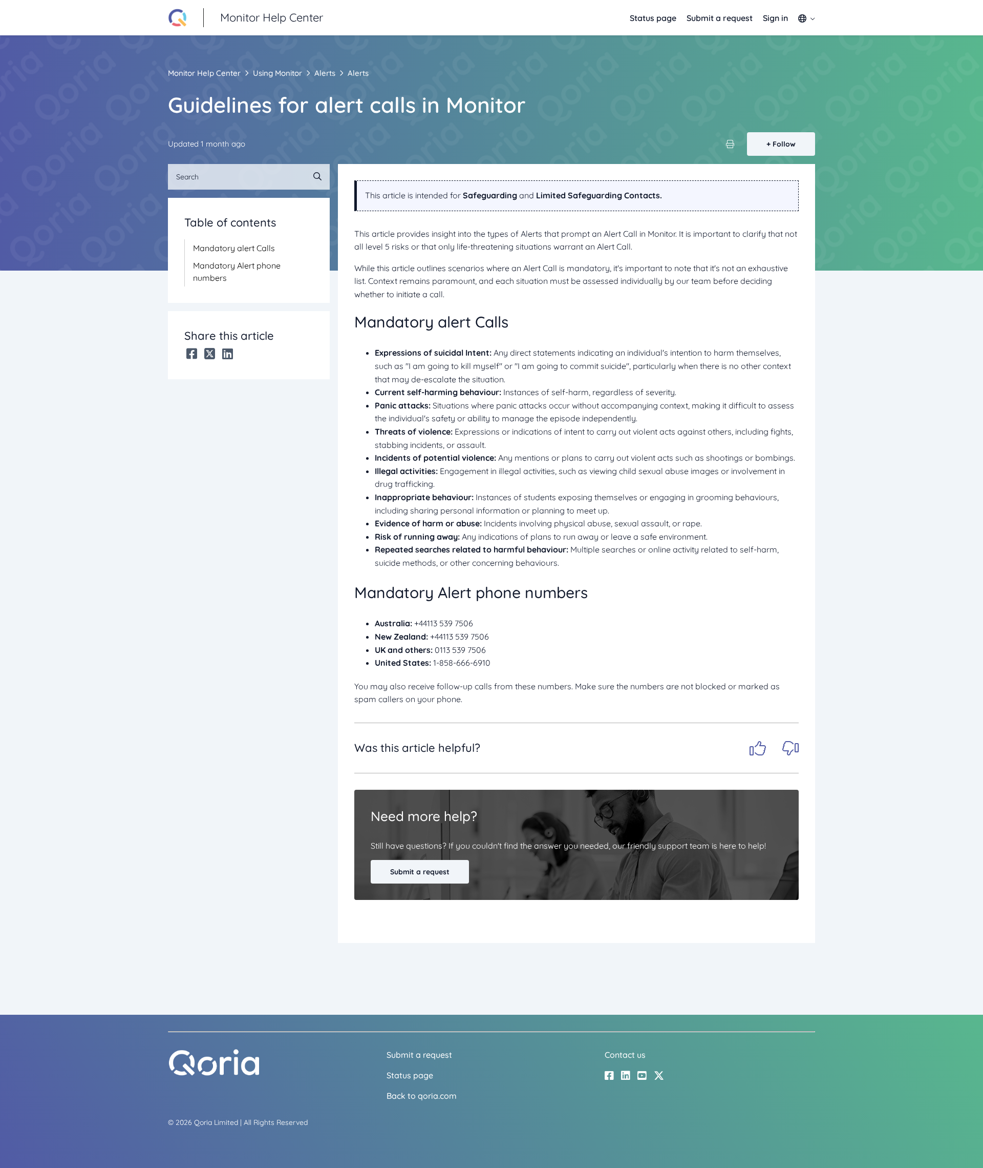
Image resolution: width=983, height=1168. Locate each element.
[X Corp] (209, 353)
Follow (784, 144)
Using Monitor (277, 73)
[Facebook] (191, 353)
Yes (758, 748)
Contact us (625, 1055)
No (790, 748)
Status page (653, 18)
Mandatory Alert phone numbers (237, 271)
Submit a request (720, 18)
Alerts (324, 73)
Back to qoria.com (422, 1096)
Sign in (775, 18)
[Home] (214, 1073)
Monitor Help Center (204, 73)
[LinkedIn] (227, 353)
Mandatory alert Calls (234, 248)
